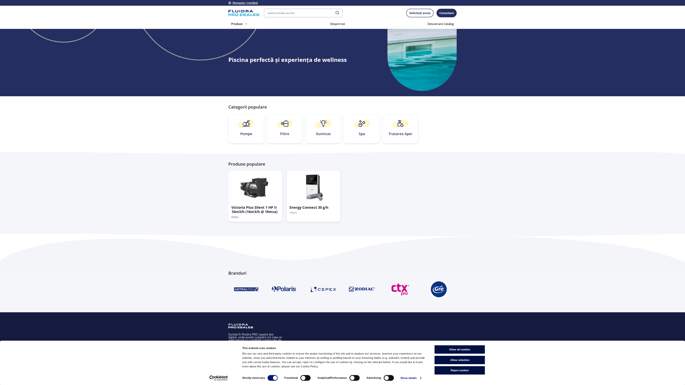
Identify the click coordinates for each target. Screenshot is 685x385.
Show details (408, 377)
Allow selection (459, 359)
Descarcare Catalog (441, 24)
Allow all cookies (459, 349)
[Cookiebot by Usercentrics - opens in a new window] (218, 378)
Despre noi (337, 24)
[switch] (305, 378)
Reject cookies (460, 370)
